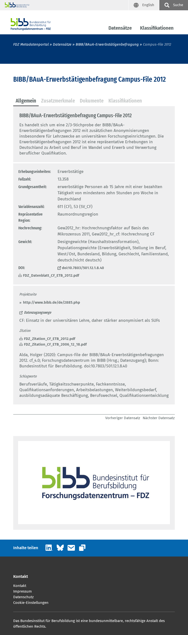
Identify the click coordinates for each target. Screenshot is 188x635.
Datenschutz (23, 597)
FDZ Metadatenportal (31, 44)
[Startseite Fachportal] (31, 24)
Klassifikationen (157, 28)
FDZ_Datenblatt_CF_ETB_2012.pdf (51, 275)
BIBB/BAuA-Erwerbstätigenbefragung (108, 44)
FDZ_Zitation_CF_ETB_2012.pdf (49, 339)
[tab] (26, 101)
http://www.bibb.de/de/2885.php (51, 302)
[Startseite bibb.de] (66, 5)
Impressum (22, 591)
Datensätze (120, 28)
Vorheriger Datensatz (122, 418)
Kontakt (19, 585)
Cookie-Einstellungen (30, 602)
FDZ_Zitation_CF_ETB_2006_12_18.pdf (55, 344)
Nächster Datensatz (159, 418)
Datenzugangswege (37, 312)
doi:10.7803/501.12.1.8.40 (83, 268)
